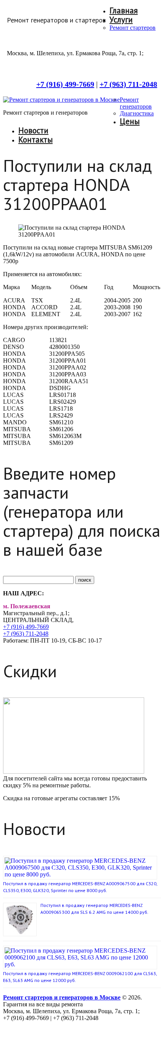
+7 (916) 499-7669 (26, 627)
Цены (130, 121)
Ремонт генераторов (136, 103)
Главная (123, 10)
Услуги (121, 19)
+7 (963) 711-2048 (25, 633)
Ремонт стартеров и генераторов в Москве (62, 997)
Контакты (35, 139)
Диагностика (137, 113)
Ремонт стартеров (132, 27)
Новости (33, 130)
